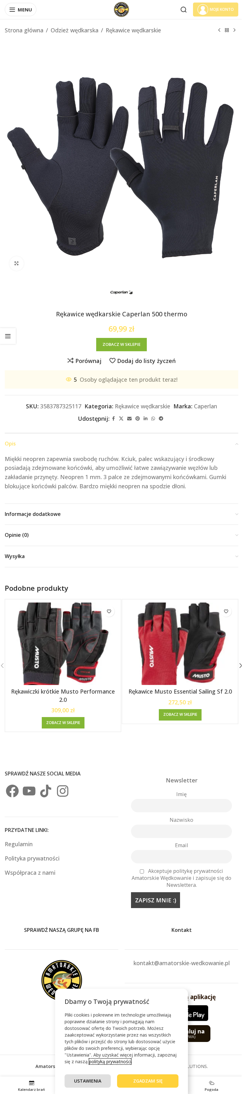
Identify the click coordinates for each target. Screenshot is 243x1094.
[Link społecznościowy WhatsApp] (153, 418)
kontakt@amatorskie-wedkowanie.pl (182, 963)
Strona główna (24, 30)
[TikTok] (45, 791)
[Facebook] (12, 791)
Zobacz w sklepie (121, 344)
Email (181, 845)
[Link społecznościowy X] (121, 418)
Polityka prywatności (32, 858)
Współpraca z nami (30, 872)
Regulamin (19, 844)
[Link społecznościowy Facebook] (113, 418)
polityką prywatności (110, 1061)
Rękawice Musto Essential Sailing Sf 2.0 (180, 691)
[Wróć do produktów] (227, 30)
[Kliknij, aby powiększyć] (16, 263)
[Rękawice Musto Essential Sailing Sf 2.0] (180, 644)
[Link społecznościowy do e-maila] (129, 418)
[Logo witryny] (121, 9)
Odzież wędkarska (74, 30)
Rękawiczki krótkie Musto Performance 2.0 (63, 695)
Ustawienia (87, 1081)
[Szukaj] (183, 9)
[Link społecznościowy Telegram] (161, 418)
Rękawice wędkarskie (133, 30)
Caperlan (205, 406)
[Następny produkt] (234, 30)
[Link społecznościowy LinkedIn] (145, 418)
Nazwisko (181, 819)
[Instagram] (62, 791)
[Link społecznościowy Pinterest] (138, 418)
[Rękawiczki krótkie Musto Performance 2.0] (63, 644)
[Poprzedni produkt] (219, 30)
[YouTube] (29, 791)
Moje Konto (222, 9)
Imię (181, 794)
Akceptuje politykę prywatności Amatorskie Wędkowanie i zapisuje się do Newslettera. (181, 877)
